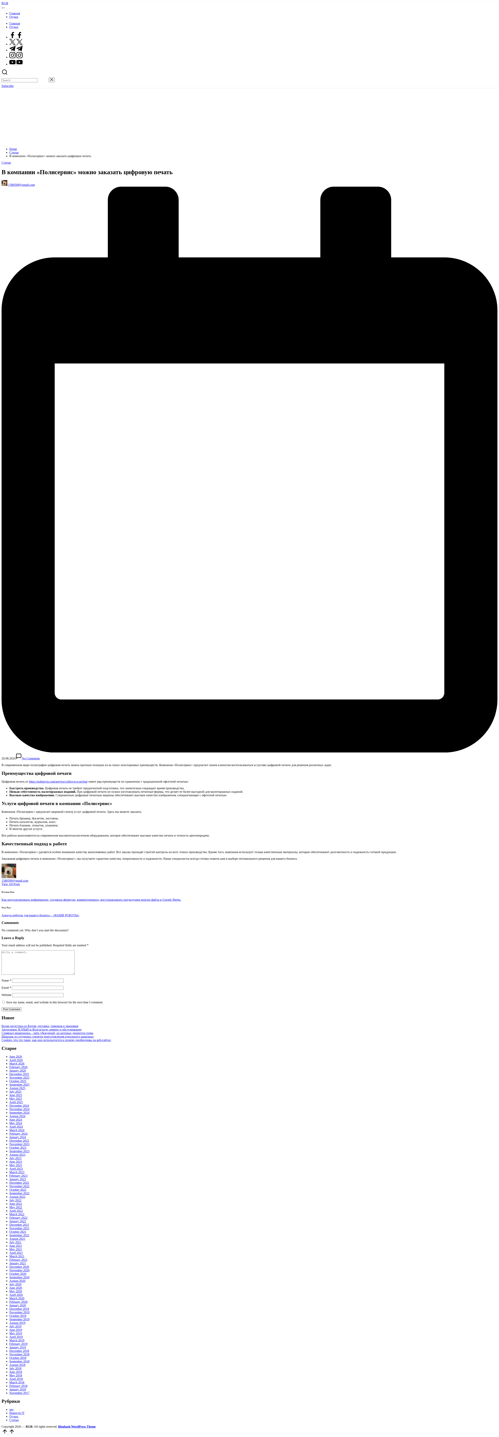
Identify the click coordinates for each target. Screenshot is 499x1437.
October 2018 (17, 1358)
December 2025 (19, 1074)
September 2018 (19, 1361)
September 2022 (19, 1193)
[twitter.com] (16, 44)
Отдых (13, 1416)
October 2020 (17, 1273)
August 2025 (17, 1088)
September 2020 (19, 1277)
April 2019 (16, 1337)
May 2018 (15, 1375)
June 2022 (15, 1203)
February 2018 (18, 1386)
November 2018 (19, 1354)
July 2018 (15, 1368)
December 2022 (19, 1182)
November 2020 (19, 1270)
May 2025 (15, 1098)
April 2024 (16, 1126)
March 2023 (16, 1172)
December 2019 (19, 1308)
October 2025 (17, 1081)
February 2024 (18, 1133)
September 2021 (19, 1235)
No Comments (31, 758)
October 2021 (17, 1231)
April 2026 (16, 1060)
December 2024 (19, 1105)
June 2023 (15, 1161)
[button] (43, 80)
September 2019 (19, 1319)
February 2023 (18, 1175)
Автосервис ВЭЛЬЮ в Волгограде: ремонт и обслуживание (41, 1029)
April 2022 (16, 1210)
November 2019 (19, 1312)
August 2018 (17, 1365)
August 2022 (17, 1196)
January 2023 (17, 1179)
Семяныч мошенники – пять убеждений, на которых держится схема (47, 1033)
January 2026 (17, 1070)
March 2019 (16, 1340)
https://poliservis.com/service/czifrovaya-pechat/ (58, 781)
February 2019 (18, 1344)
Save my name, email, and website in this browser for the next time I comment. (54, 1002)
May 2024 (15, 1123)
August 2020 (17, 1280)
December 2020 (19, 1266)
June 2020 (15, 1287)
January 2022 (17, 1221)
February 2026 (18, 1067)
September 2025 (19, 1084)
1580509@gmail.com (15, 880)
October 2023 (17, 1147)
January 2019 (17, 1347)
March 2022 (16, 1214)
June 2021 (15, 1245)
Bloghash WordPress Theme (77, 1426)
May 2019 (15, 1333)
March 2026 (16, 1063)
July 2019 (15, 1326)
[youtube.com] (16, 64)
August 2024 (17, 1116)
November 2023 (19, 1144)
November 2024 (19, 1109)
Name (6, 980)
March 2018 (16, 1382)
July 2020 (15, 1284)
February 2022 (18, 1217)
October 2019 (17, 1315)
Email (6, 987)
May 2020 (15, 1291)
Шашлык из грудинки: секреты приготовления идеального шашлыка (48, 1036)
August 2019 (17, 1323)
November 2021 (19, 1228)
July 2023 (15, 1158)
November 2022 (19, 1186)
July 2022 (15, 1200)
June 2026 (15, 1056)
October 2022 (17, 1189)
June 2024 (15, 1119)
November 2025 (19, 1077)
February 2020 (18, 1301)
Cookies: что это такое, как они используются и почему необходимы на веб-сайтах (56, 1040)
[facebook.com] (16, 37)
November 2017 (19, 1393)
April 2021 (16, 1252)
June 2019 (15, 1330)
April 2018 (16, 1379)
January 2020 (17, 1305)
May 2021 (15, 1249)
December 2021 (19, 1224)
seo (11, 1409)
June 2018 (15, 1372)
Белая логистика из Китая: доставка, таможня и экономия (40, 1026)
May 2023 (15, 1165)
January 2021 (17, 1263)
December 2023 (19, 1140)
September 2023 (19, 1151)
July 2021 (15, 1242)
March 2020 (16, 1298)
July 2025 (15, 1091)
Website (6, 995)
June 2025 (15, 1095)
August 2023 (17, 1154)
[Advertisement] (249, 117)
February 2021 (18, 1259)
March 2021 (16, 1256)
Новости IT (17, 1413)
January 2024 (17, 1137)
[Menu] (3, 7)
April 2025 (16, 1102)
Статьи (6, 162)
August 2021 (17, 1238)
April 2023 (16, 1168)
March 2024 (16, 1130)
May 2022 (15, 1207)
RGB (5, 3)
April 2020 (16, 1294)
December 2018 (19, 1351)
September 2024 (19, 1112)
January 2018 (17, 1389)
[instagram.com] (16, 57)
